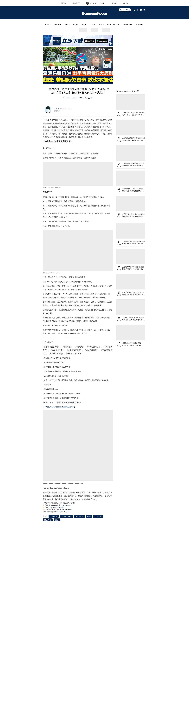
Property (85, 24)
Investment (58, 24)
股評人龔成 (70, 123)
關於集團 (63, 3)
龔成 (58, 109)
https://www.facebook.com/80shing (59, 407)
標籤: (45, 516)
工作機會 (125, 3)
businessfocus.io (68, 509)
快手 (89, 516)
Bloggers (76, 24)
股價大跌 (98, 516)
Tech (93, 24)
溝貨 (57, 520)
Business (48, 24)
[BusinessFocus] (94, 13)
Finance (67, 97)
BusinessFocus (66, 505)
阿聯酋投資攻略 (128, 24)
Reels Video (140, 24)
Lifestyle (101, 24)
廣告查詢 (114, 3)
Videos (67, 24)
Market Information (113, 24)
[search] (134, 10)
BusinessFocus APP (56, 507)
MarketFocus (64, 512)
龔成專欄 (47, 520)
